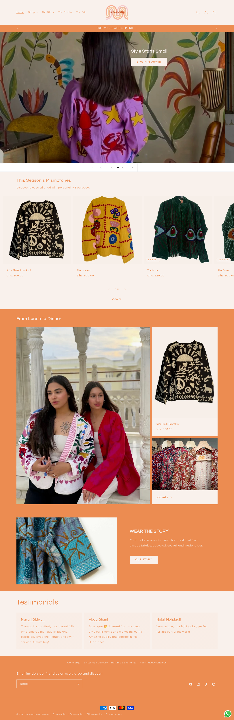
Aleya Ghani (98, 619)
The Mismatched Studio (37, 714)
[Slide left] (109, 289)
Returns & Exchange (124, 662)
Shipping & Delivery (96, 662)
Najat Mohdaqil (168, 619)
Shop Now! (117, 72)
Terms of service (114, 714)
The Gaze (152, 270)
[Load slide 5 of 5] (123, 167)
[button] (32, 12)
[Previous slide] (92, 167)
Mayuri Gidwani (33, 619)
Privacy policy (60, 714)
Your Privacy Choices (153, 662)
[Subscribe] (78, 683)
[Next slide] (132, 167)
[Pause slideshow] (141, 167)
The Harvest (84, 270)
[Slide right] (125, 289)
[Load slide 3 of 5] (112, 167)
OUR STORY (143, 559)
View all (117, 299)
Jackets (162, 497)
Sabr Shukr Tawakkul (18, 270)
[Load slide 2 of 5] (107, 167)
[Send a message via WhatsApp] (228, 714)
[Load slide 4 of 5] (118, 167)
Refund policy (76, 714)
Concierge (73, 662)
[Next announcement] (216, 28)
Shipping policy (94, 714)
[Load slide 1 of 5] (101, 167)
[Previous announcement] (18, 28)
